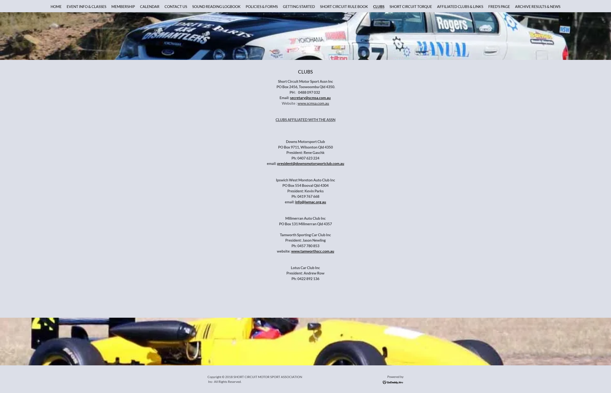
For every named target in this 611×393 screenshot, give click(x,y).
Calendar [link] (149, 6)
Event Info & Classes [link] (86, 6)
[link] (393, 382)
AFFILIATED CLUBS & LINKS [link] (460, 6)
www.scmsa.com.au (313, 103)
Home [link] (56, 6)
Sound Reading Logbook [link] (216, 6)
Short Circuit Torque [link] (411, 6)
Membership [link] (123, 6)
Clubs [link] (378, 7)
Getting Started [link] (299, 6)
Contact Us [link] (176, 6)
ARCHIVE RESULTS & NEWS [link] (537, 6)
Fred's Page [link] (499, 6)
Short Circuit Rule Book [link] (344, 6)
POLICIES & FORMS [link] (262, 6)
